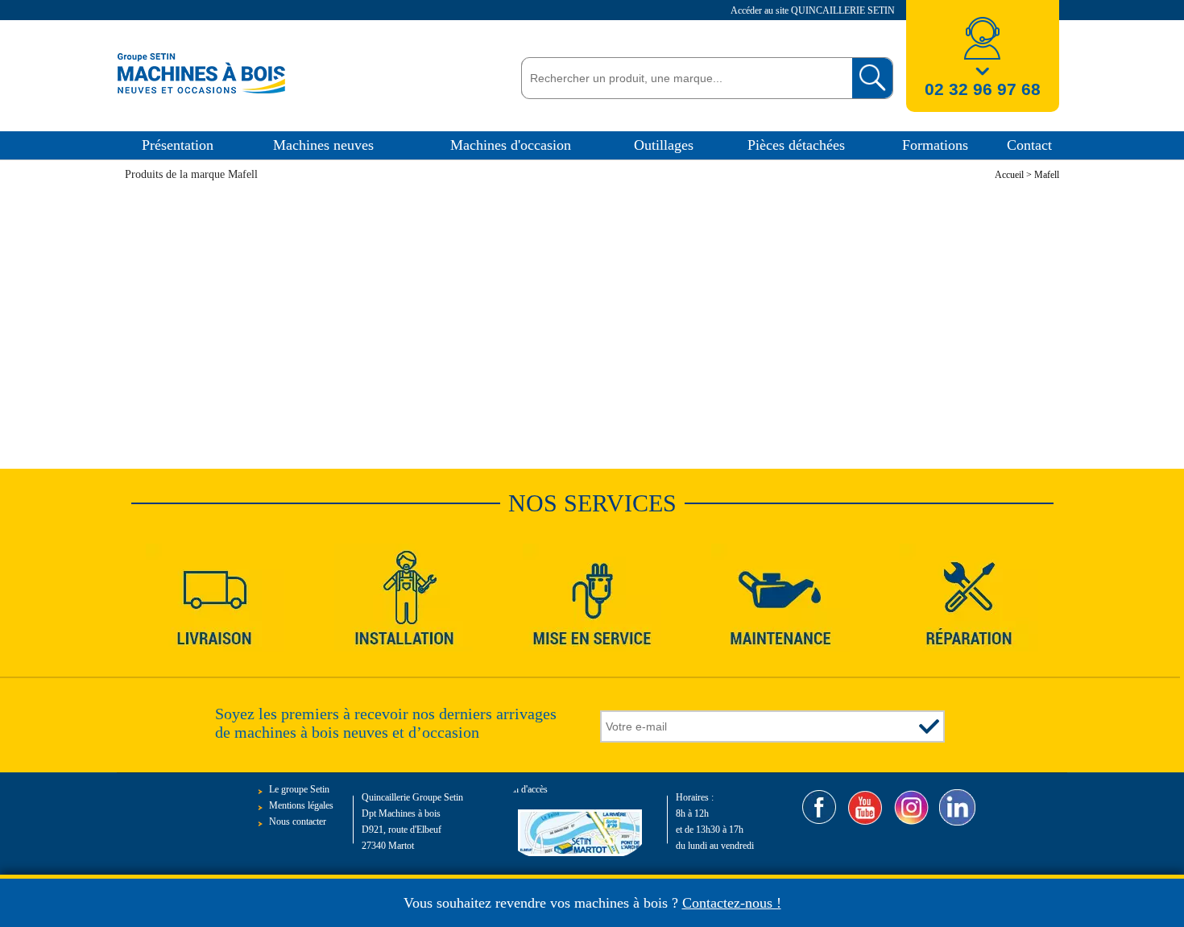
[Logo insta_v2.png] (911, 807)
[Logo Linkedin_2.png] (957, 807)
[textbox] (682, 78)
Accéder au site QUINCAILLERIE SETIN (814, 10)
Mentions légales (301, 805)
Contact (1029, 145)
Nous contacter (297, 821)
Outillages (663, 145)
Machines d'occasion (510, 145)
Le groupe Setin (299, 789)
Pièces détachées (796, 145)
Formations (935, 145)
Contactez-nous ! (731, 903)
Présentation (177, 145)
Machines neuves (323, 145)
